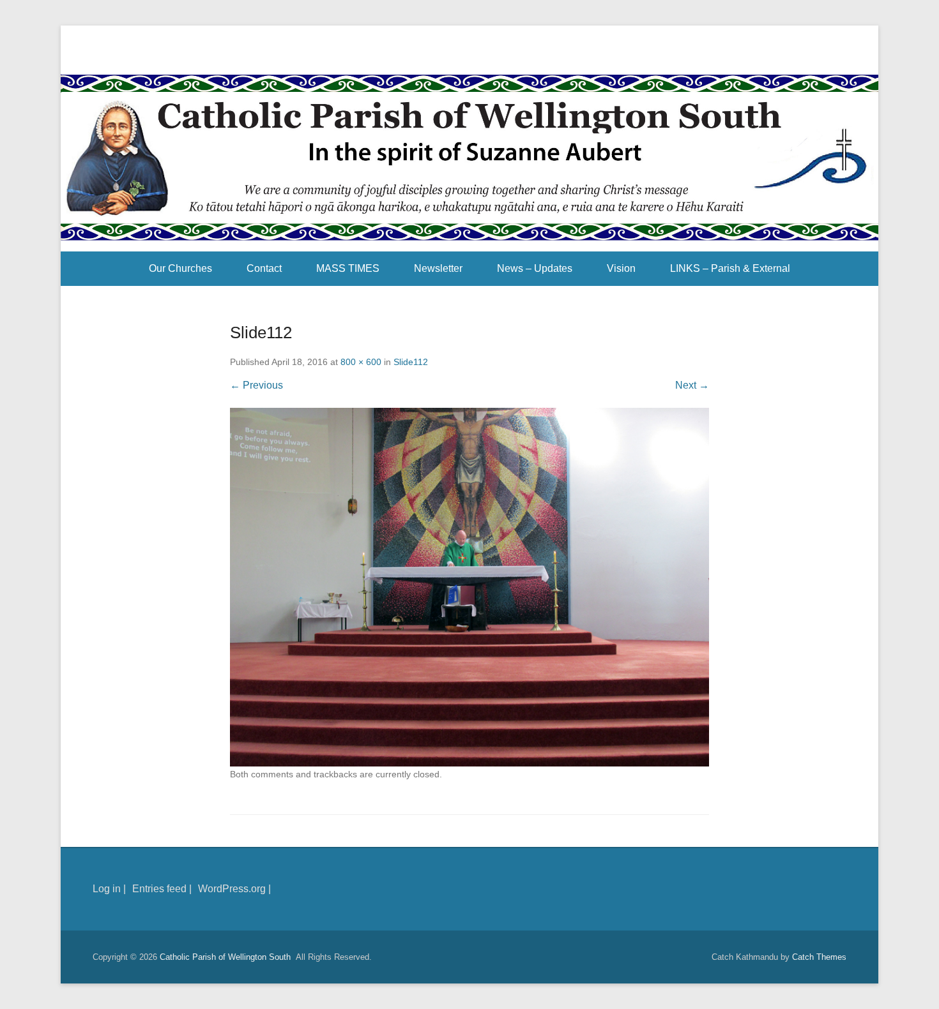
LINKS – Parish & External (730, 268)
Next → (692, 385)
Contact (264, 268)
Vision (621, 268)
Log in (107, 888)
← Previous (256, 385)
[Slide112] (469, 587)
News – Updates (534, 268)
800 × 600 (360, 362)
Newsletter (438, 268)
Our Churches (180, 268)
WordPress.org (232, 888)
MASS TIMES (347, 268)
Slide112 (410, 362)
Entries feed (159, 888)
